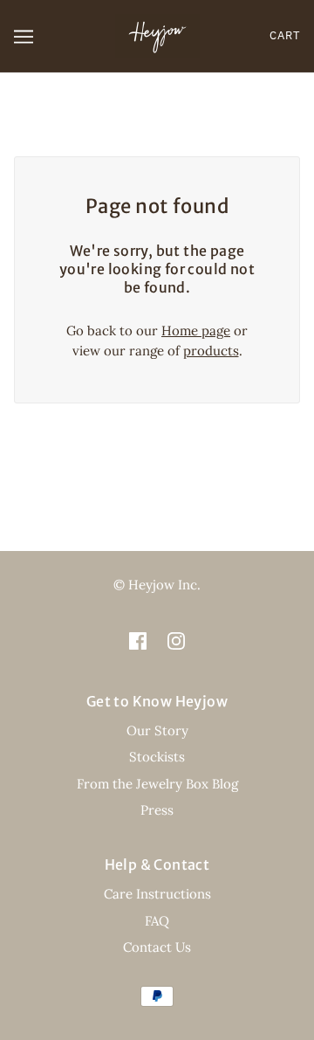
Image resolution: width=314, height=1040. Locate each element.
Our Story (157, 730)
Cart (285, 35)
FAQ (157, 921)
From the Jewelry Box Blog (157, 783)
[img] (138, 640)
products (211, 350)
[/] (157, 34)
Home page (195, 330)
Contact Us (157, 947)
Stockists (157, 756)
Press (157, 810)
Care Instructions (157, 893)
